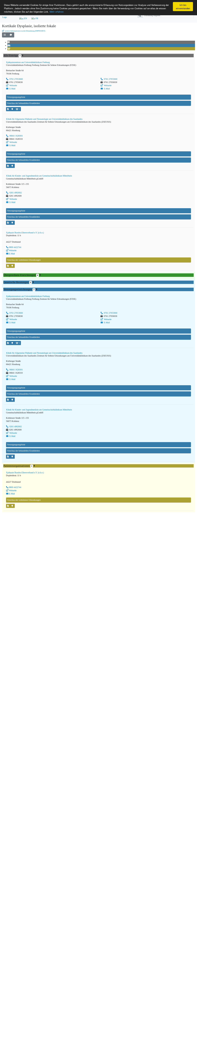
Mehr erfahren (57, 11)
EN (25, 18)
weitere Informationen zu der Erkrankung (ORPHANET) (24, 31)
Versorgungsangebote (16, 97)
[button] (5, 34)
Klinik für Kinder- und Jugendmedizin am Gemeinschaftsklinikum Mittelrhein (39, 176)
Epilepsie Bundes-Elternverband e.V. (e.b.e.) (25, 232)
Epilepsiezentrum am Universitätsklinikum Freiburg (28, 62)
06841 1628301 (16, 136)
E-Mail (12, 89)
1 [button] (19, 109)
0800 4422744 (15, 247)
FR (36, 18)
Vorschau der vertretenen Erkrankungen (24, 260)
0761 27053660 (16, 79)
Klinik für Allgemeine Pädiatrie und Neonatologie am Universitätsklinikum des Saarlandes (44, 119)
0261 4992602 (15, 192)
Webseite (13, 85)
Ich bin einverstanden (183, 6)
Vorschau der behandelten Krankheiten (23, 103)
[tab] (8, 42)
